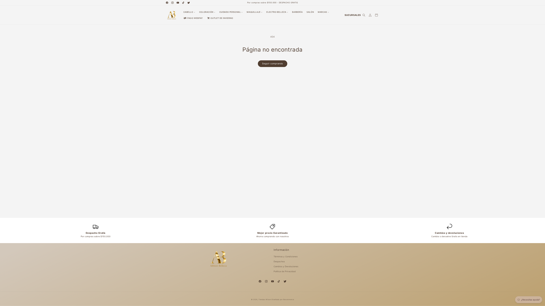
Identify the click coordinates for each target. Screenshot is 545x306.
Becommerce (288, 299)
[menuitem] (189, 12)
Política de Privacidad (285, 271)
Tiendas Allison (264, 299)
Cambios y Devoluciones (286, 266)
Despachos (279, 261)
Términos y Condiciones (285, 256)
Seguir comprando (272, 63)
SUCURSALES (353, 15)
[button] (364, 15)
